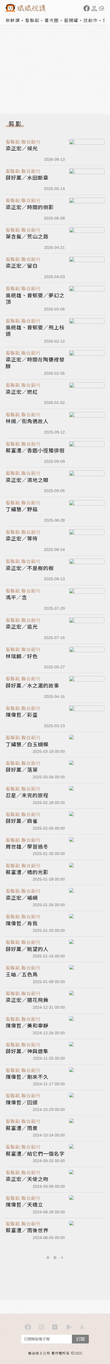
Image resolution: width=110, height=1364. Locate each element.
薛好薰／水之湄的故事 (32, 685)
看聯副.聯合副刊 (23, 141)
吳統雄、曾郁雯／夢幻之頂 (35, 298)
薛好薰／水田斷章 (27, 177)
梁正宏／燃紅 (22, 391)
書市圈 (52, 20)
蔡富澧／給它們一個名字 (35, 1153)
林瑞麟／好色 (22, 656)
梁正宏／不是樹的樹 (30, 568)
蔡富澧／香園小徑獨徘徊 (35, 450)
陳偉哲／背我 (22, 923)
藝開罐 (71, 20)
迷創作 (90, 20)
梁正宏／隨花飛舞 (27, 999)
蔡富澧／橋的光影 (27, 872)
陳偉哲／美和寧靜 (27, 1025)
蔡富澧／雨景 (22, 1127)
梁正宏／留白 (22, 265)
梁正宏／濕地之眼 (27, 479)
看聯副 (32, 20)
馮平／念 (16, 597)
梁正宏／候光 (22, 148)
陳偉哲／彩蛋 (22, 714)
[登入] (94, 8)
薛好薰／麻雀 (22, 820)
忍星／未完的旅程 (27, 795)
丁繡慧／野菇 (22, 509)
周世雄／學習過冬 (27, 846)
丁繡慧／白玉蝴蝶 (27, 744)
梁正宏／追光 (22, 626)
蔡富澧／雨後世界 (27, 1230)
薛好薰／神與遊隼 (27, 1051)
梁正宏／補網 (22, 897)
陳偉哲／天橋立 (24, 1204)
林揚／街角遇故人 (27, 421)
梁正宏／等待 (22, 538)
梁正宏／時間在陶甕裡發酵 (35, 362)
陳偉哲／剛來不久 (27, 1076)
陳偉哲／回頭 (22, 1102)
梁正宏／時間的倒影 (30, 207)
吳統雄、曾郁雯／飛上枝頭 (35, 330)
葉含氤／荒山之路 (27, 236)
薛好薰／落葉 (22, 769)
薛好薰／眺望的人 (27, 948)
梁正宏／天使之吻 (27, 1178)
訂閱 (80, 1339)
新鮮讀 (13, 20)
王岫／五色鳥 (22, 974)
